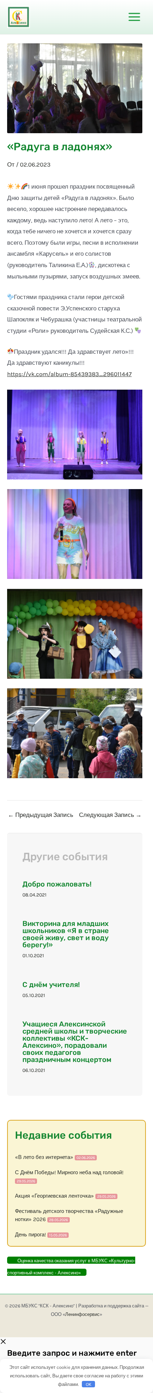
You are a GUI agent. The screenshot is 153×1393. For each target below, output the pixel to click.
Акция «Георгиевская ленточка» (54, 1196)
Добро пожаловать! (56, 884)
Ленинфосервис (82, 1314)
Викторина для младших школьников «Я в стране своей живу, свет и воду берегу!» (65, 934)
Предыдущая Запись (40, 815)
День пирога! (30, 1234)
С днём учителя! (51, 984)
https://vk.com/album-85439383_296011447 (69, 374)
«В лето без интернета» (44, 1157)
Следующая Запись (110, 815)
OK (88, 1384)
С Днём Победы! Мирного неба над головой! (69, 1172)
